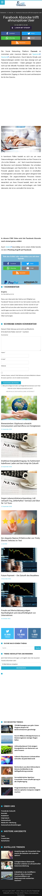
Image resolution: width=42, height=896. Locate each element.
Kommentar (4, 335)
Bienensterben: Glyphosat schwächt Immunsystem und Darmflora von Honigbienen (20, 424)
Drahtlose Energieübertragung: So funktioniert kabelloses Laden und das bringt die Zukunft (20, 462)
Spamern (35, 54)
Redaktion (5, 816)
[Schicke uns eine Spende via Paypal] (11, 282)
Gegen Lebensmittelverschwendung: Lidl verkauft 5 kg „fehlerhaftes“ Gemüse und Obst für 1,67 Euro (20, 500)
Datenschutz (6, 820)
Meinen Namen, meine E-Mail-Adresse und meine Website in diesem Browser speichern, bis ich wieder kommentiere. (21, 377)
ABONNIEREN (21, 668)
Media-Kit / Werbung (8, 823)
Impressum (5, 818)
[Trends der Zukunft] (21, 3)
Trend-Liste (5, 838)
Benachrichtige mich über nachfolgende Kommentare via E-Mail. (22, 386)
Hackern (4, 57)
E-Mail (3, 359)
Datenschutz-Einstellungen (11, 825)
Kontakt (4, 813)
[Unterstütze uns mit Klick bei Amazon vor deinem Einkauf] (31, 282)
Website (3, 366)
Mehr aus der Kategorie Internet (20, 391)
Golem (7, 247)
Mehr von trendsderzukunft (20, 388)
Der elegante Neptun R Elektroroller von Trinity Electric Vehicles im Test (20, 539)
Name (3, 352)
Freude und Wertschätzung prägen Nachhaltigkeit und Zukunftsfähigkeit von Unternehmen (18, 612)
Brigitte (4, 292)
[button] (10, 33)
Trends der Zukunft (8, 811)
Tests (3, 836)
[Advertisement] (21, 102)
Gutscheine (5, 841)
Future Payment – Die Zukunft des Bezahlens (20, 575)
